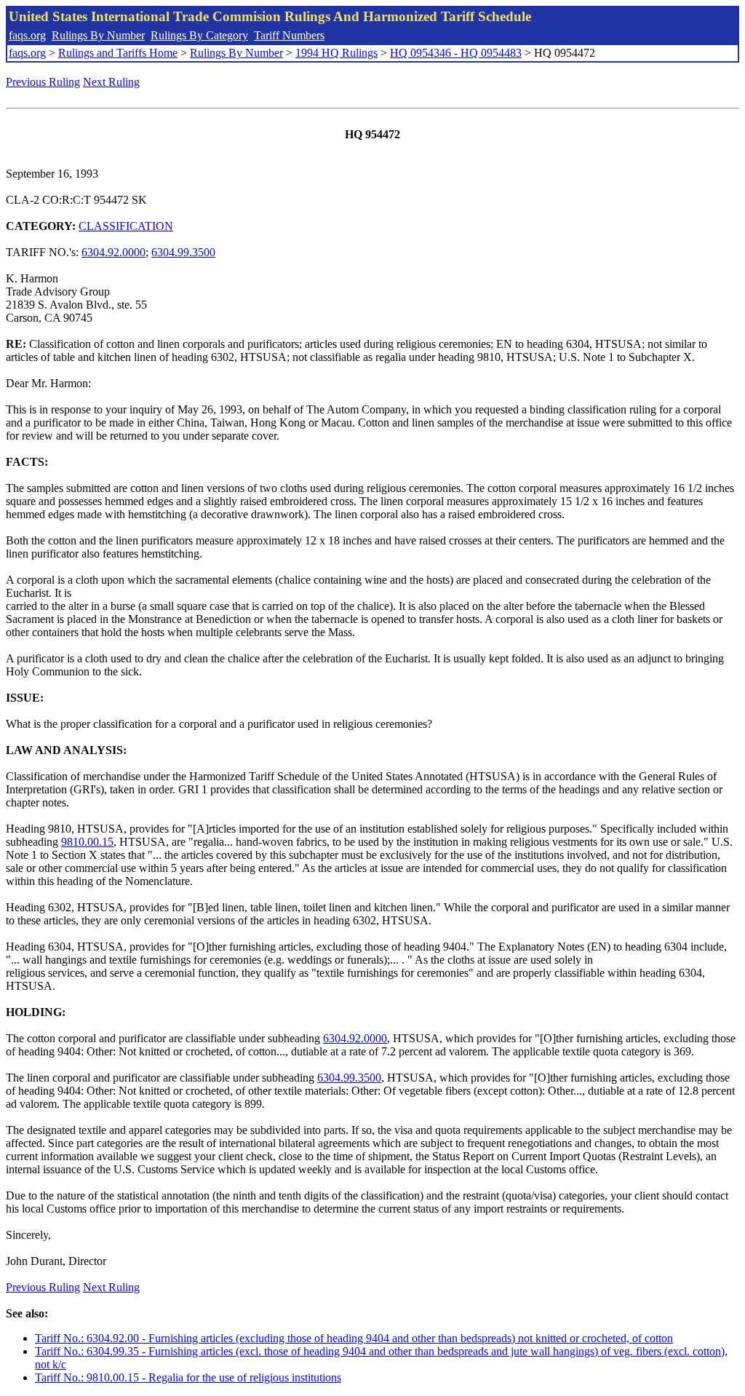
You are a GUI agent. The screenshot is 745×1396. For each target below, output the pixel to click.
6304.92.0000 (113, 252)
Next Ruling (111, 82)
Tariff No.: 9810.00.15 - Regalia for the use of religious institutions (188, 1377)
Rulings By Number (98, 35)
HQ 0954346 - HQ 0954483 (456, 53)
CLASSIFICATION (126, 226)
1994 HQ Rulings (336, 53)
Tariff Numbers (289, 35)
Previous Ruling (43, 82)
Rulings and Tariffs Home (118, 53)
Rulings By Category (199, 35)
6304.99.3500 (183, 252)
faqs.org (27, 35)
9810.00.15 (87, 842)
